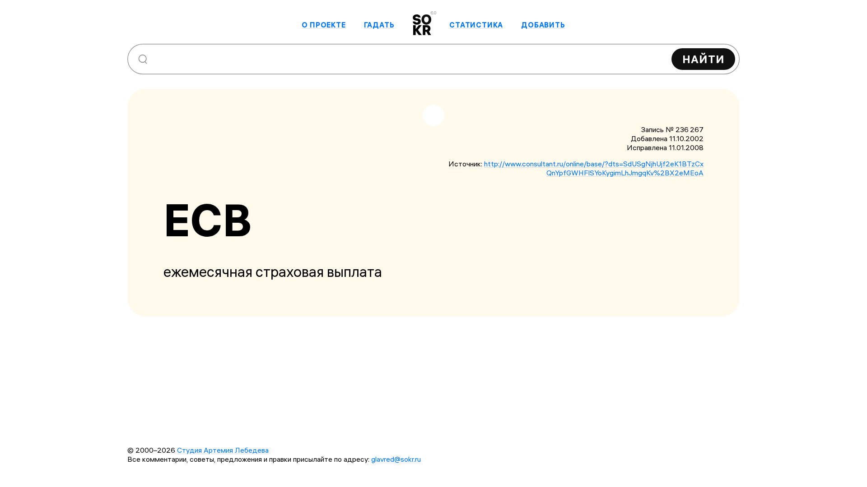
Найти (703, 59)
